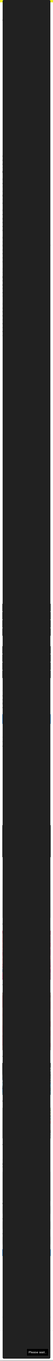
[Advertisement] (26, 40)
